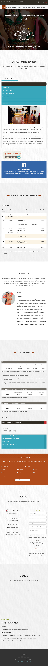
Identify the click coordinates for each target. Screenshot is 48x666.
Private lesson (5, 96)
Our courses (8, 7)
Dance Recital (5, 103)
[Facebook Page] (36, 2)
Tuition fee (25, 7)
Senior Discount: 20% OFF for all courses (11, 435)
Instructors (19, 7)
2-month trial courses (7, 90)
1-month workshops (6, 100)
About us (38, 7)
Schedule (14, 7)
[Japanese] (43, 2)
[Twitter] (41, 2)
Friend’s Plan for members (8, 447)
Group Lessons (5, 87)
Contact (29, 7)
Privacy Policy (20, 661)
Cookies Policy (28, 661)
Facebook (24, 176)
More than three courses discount (9, 444)
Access (33, 7)
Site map (43, 7)
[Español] (46, 2)
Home (3, 7)
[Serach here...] (46, 3)
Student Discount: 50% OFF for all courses (11, 422)
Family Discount (5, 441)
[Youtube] (38, 2)
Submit (37, 548)
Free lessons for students (8, 93)
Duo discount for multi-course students (11, 438)
